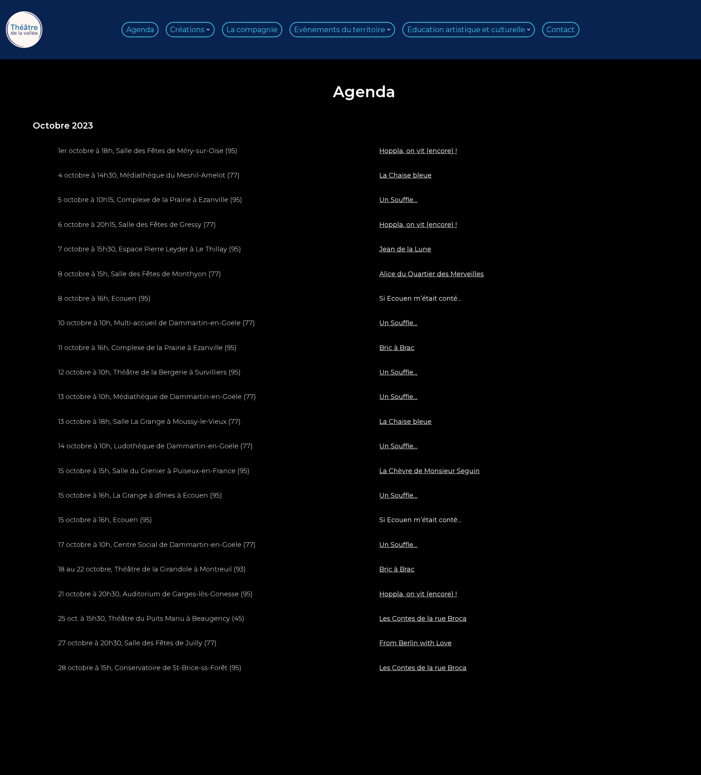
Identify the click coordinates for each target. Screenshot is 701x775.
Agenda (140, 29)
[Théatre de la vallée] (24, 29)
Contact (561, 29)
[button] (208, 29)
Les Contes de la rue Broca (423, 619)
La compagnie (251, 29)
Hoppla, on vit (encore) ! (418, 151)
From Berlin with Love (415, 643)
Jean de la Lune (405, 249)
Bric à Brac (396, 348)
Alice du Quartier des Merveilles (431, 274)
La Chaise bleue (405, 175)
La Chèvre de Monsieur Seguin (429, 471)
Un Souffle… (398, 200)
